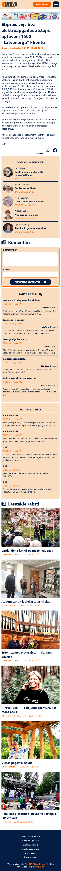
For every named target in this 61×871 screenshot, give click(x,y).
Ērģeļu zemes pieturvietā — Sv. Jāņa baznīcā (26, 654)
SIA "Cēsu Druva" (37, 864)
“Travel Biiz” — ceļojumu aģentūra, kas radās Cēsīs (28, 709)
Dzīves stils (6, 715)
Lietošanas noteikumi (30, 836)
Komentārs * (10, 250)
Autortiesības (30, 853)
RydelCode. (39, 866)
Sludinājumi (29, 409)
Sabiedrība (15, 48)
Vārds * (7, 269)
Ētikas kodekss (30, 857)
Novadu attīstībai (9, 605)
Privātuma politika (30, 840)
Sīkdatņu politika (30, 844)
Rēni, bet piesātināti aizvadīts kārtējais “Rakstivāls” (28, 815)
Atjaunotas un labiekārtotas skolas (25, 601)
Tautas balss (28, 294)
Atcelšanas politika (30, 849)
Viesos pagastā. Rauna (17, 762)
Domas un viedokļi (30, 162)
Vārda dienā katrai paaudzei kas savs (27, 550)
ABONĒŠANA (42, 4)
